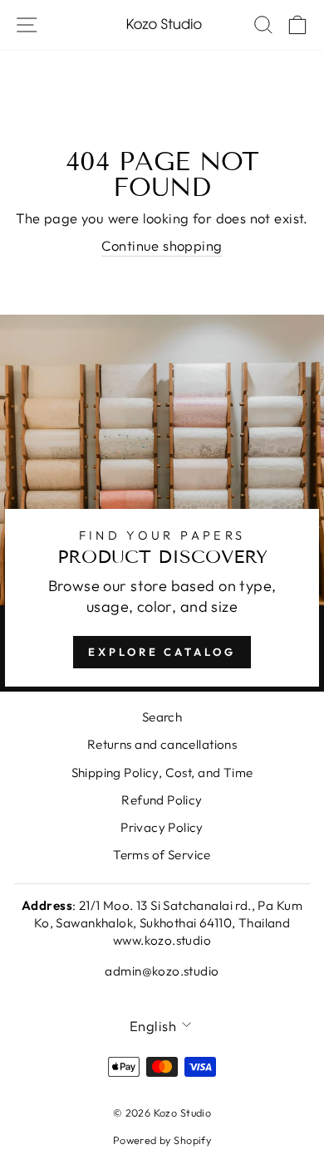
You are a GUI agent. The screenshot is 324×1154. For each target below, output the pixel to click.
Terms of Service (162, 855)
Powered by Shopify (162, 1140)
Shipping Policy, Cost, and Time (162, 772)
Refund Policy (161, 800)
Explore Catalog (162, 651)
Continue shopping (161, 245)
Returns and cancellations (162, 744)
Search (162, 717)
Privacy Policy (162, 827)
